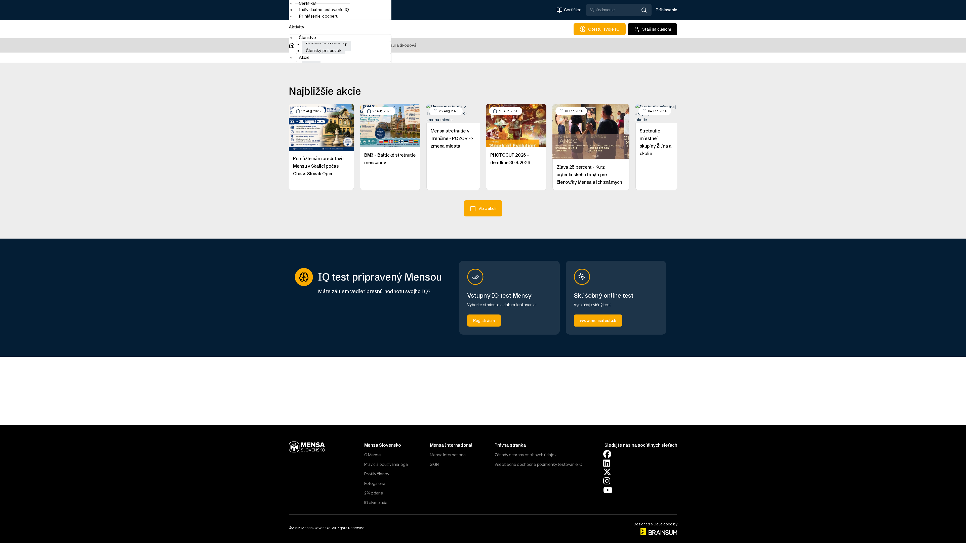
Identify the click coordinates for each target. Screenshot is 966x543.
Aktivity (296, 26)
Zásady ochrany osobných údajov (525, 455)
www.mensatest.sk (598, 320)
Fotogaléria (374, 483)
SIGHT (435, 464)
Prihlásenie (666, 9)
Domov (292, 45)
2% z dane (373, 493)
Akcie (304, 57)
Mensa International (448, 455)
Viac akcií (487, 208)
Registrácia (484, 320)
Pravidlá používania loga (386, 464)
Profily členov (376, 474)
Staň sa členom (656, 29)
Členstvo (307, 37)
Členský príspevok (323, 50)
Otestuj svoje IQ (604, 29)
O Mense (372, 455)
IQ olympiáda (375, 502)
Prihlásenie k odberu (318, 16)
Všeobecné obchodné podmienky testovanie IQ (538, 464)
